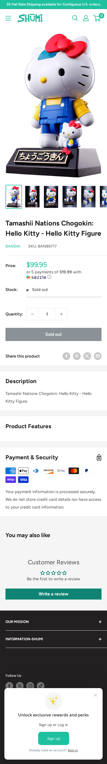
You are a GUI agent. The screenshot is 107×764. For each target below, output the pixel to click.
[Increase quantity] (61, 314)
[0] (97, 18)
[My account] (86, 18)
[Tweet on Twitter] (87, 356)
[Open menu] (8, 18)
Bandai (12, 246)
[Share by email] (98, 356)
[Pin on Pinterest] (77, 356)
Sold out (53, 334)
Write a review (53, 594)
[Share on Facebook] (66, 356)
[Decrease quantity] (32, 314)
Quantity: (14, 314)
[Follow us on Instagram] (30, 686)
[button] (64, 275)
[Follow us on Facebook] (9, 686)
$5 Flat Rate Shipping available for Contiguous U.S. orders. (54, 4)
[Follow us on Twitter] (20, 686)
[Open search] (75, 18)
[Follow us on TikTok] (40, 686)
